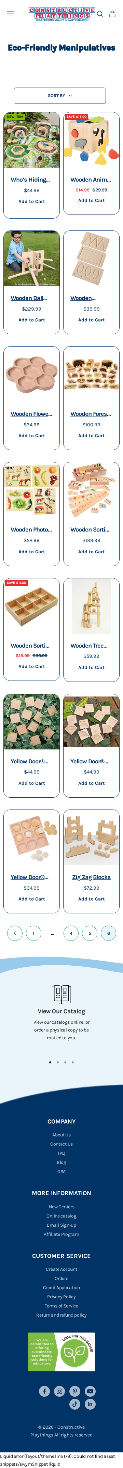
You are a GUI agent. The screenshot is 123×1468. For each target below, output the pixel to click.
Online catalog (61, 1216)
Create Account (61, 1269)
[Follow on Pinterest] (74, 1391)
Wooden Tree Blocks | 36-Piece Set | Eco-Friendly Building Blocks (90, 646)
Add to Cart (31, 201)
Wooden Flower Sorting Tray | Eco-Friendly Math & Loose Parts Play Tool (30, 414)
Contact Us (61, 1144)
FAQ (61, 1153)
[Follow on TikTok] (74, 1404)
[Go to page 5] (15, 933)
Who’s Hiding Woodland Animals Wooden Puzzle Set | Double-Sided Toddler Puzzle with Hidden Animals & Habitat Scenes (31, 180)
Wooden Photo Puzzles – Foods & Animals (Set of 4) (31, 530)
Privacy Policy (61, 1297)
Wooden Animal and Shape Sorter (91, 180)
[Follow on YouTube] (90, 1391)
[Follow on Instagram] (59, 1391)
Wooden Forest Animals (89, 414)
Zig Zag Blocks (91, 877)
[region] (61, 1017)
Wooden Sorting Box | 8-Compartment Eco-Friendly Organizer (31, 646)
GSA (61, 1171)
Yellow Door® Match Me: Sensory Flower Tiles (30, 762)
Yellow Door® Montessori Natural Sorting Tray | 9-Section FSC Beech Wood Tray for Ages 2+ (31, 877)
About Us (61, 1135)
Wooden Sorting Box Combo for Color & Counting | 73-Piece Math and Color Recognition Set (91, 530)
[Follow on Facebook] (44, 1391)
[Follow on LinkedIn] (90, 1404)
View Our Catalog (61, 1011)
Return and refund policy (61, 1315)
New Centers (61, 1207)
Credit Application (61, 1287)
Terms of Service (61, 1306)
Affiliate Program (61, 1234)
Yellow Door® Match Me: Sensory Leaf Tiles (87, 762)
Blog (61, 1162)
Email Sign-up (61, 1225)
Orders (61, 1278)
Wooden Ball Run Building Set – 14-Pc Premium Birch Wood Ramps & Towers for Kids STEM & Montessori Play (32, 298)
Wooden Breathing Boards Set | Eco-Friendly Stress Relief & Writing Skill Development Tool (90, 298)
